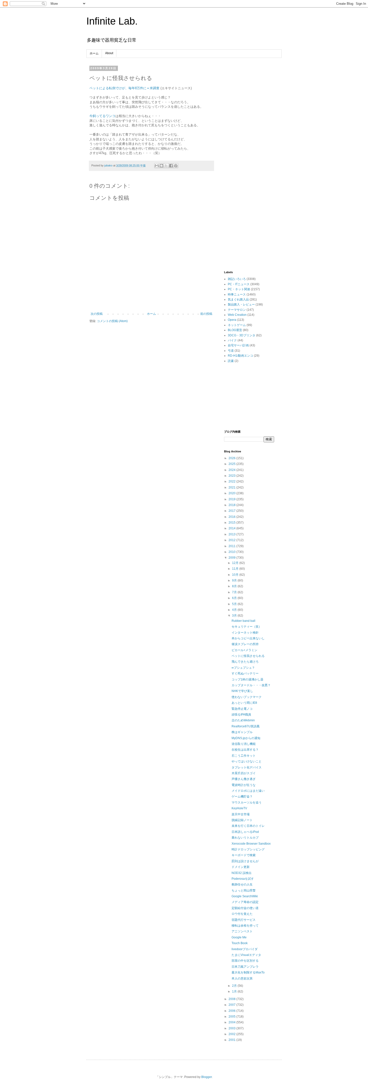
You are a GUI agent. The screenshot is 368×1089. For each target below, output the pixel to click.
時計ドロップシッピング (248, 849)
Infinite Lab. (112, 21)
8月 (235, 586)
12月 (235, 563)
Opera (232, 320)
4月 (235, 610)
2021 (232, 487)
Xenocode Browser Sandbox (251, 843)
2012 (232, 540)
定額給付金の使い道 (245, 908)
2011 (232, 546)
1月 (235, 991)
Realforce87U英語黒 (246, 726)
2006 (232, 1011)
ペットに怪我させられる (248, 656)
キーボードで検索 (244, 855)
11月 (235, 568)
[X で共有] (166, 165)
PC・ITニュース (239, 284)
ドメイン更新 (241, 867)
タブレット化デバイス (247, 767)
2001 (232, 1040)
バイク (232, 340)
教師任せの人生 (242, 884)
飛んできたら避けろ (245, 661)
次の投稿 (97, 314)
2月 (235, 985)
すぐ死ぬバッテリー (245, 673)
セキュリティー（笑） (247, 626)
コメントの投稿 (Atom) (112, 321)
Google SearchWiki (245, 896)
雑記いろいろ (237, 279)
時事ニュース (237, 294)
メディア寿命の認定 (245, 902)
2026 (232, 458)
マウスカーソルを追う (247, 802)
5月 (235, 604)
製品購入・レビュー (241, 304)
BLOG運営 (235, 330)
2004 (232, 1022)
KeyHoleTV (239, 808)
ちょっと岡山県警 (244, 890)
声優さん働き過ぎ (244, 779)
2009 (232, 557)
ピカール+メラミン (244, 650)
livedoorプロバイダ (245, 949)
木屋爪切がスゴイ (244, 773)
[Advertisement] (249, 142)
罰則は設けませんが (245, 861)
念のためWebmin (243, 720)
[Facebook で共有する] (170, 165)
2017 (232, 511)
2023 (232, 475)
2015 (232, 522)
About (109, 53)
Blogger (206, 1077)
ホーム (94, 53)
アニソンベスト (242, 931)
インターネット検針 (245, 632)
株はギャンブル (242, 732)
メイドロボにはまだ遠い (248, 791)
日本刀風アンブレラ (245, 966)
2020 (232, 493)
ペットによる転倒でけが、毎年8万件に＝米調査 (124, 88)
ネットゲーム (237, 325)
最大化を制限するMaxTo (248, 972)
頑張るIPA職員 (241, 714)
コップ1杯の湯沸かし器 (247, 679)
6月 (235, 598)
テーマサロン (237, 310)
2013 (232, 534)
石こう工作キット (244, 755)
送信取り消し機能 (244, 744)
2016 (232, 517)
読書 (231, 361)
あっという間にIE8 (244, 703)
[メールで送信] (156, 165)
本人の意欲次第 (242, 978)
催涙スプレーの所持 (245, 644)
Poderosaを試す (243, 878)
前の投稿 (206, 314)
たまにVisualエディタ (246, 955)
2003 (232, 1028)
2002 (232, 1034)
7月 (235, 592)
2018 (232, 505)
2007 (232, 1005)
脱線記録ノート (242, 820)
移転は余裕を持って (245, 925)
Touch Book (240, 943)
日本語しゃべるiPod (245, 832)
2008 (232, 999)
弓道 (231, 350)
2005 (232, 1016)
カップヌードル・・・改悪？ (251, 685)
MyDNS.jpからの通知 (246, 738)
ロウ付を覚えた (242, 914)
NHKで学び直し (242, 691)
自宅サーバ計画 (238, 345)
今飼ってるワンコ (102, 116)
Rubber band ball (243, 621)
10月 (235, 574)
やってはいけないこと (247, 761)
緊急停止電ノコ (242, 709)
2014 (232, 528)
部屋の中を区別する (245, 960)
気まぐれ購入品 (238, 299)
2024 (232, 470)
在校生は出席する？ (245, 749)
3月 (235, 615)
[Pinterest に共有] (175, 165)
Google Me (239, 937)
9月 (235, 580)
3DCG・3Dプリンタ (241, 335)
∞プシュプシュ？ (243, 667)
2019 (232, 499)
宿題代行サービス (244, 920)
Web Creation (237, 315)
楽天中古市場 (241, 814)
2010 (232, 552)
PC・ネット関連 (239, 289)
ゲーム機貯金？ (242, 796)
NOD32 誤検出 (242, 873)
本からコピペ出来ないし (248, 638)
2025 (232, 464)
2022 (232, 481)
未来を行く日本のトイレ (248, 826)
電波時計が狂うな (244, 785)
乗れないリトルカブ (245, 837)
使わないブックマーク (247, 697)
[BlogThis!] (161, 165)
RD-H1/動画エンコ (240, 355)
